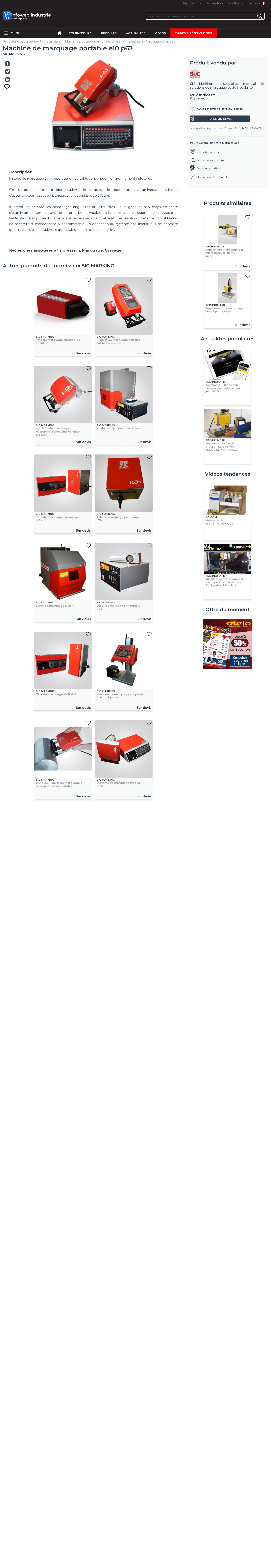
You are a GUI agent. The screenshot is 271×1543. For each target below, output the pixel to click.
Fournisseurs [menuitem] (80, 33)
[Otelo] (227, 644)
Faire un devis (220, 119)
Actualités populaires (228, 339)
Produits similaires (227, 203)
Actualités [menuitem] (135, 33)
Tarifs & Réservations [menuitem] (193, 33)
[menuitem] (6, 33)
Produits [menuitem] (108, 33)
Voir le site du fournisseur (220, 109)
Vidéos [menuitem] (160, 33)
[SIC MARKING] (227, 74)
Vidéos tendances (227, 474)
